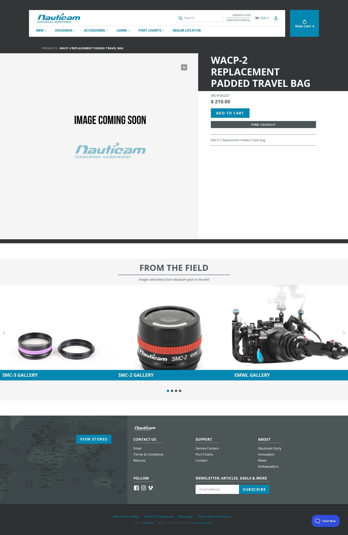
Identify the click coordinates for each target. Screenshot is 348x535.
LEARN (125, 30)
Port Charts (204, 454)
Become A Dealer (126, 516)
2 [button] (172, 391)
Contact (201, 460)
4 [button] (180, 391)
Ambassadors (268, 466)
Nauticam (148, 523)
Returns (139, 460)
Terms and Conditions (214, 516)
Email (137, 448)
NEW (43, 30)
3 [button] (176, 391)
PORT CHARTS (153, 30)
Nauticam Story (269, 448)
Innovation (266, 454)
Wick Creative (203, 523)
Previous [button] (4, 332)
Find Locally (263, 124)
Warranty (185, 516)
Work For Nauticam (158, 516)
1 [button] (168, 391)
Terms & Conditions (148, 454)
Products (49, 48)
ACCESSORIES (98, 30)
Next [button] (344, 332)
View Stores (94, 439)
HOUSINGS (67, 30)
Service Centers (207, 448)
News (262, 460)
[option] (58, 332)
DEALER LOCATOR (187, 30)
